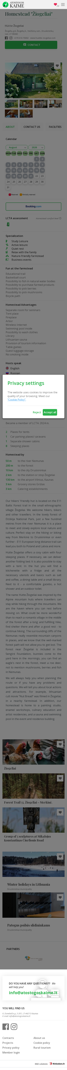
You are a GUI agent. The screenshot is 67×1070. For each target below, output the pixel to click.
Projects (7, 1043)
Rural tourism (42, 1047)
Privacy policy (11, 1047)
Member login (11, 1052)
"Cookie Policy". (16, 399)
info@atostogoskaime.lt (33, 992)
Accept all (50, 412)
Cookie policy (42, 1043)
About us (39, 1038)
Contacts (8, 1038)
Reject (37, 412)
